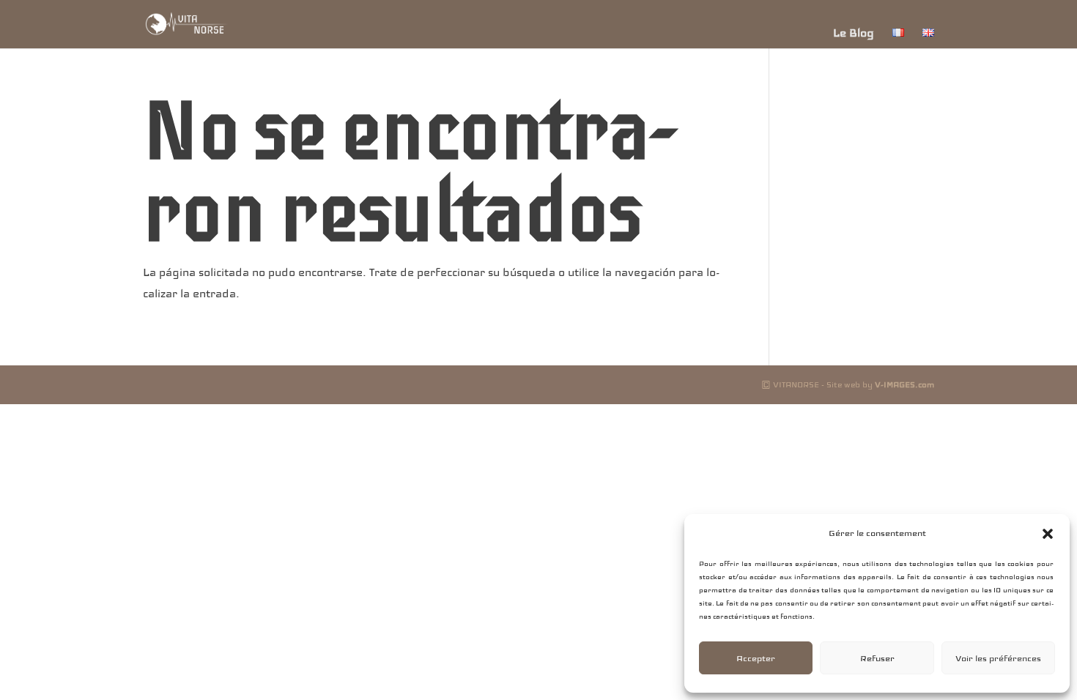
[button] (1047, 533)
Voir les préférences (998, 658)
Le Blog (853, 33)
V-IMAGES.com (904, 384)
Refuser (877, 658)
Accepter (755, 658)
